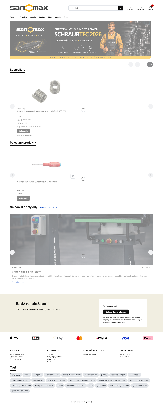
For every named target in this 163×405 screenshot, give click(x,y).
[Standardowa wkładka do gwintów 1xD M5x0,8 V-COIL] (46, 92)
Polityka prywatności (55, 357)
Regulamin (51, 359)
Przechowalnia (15, 359)
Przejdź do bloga (47, 207)
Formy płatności (89, 354)
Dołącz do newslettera (116, 312)
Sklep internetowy (80, 402)
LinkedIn (123, 357)
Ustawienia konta (16, 357)
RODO (49, 361)
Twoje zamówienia (17, 354)
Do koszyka (23, 131)
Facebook (124, 354)
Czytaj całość (18, 282)
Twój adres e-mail (110, 306)
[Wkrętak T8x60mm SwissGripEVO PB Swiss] (46, 164)
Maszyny (16, 267)
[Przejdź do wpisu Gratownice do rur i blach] (81, 239)
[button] (120, 8)
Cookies (50, 354)
